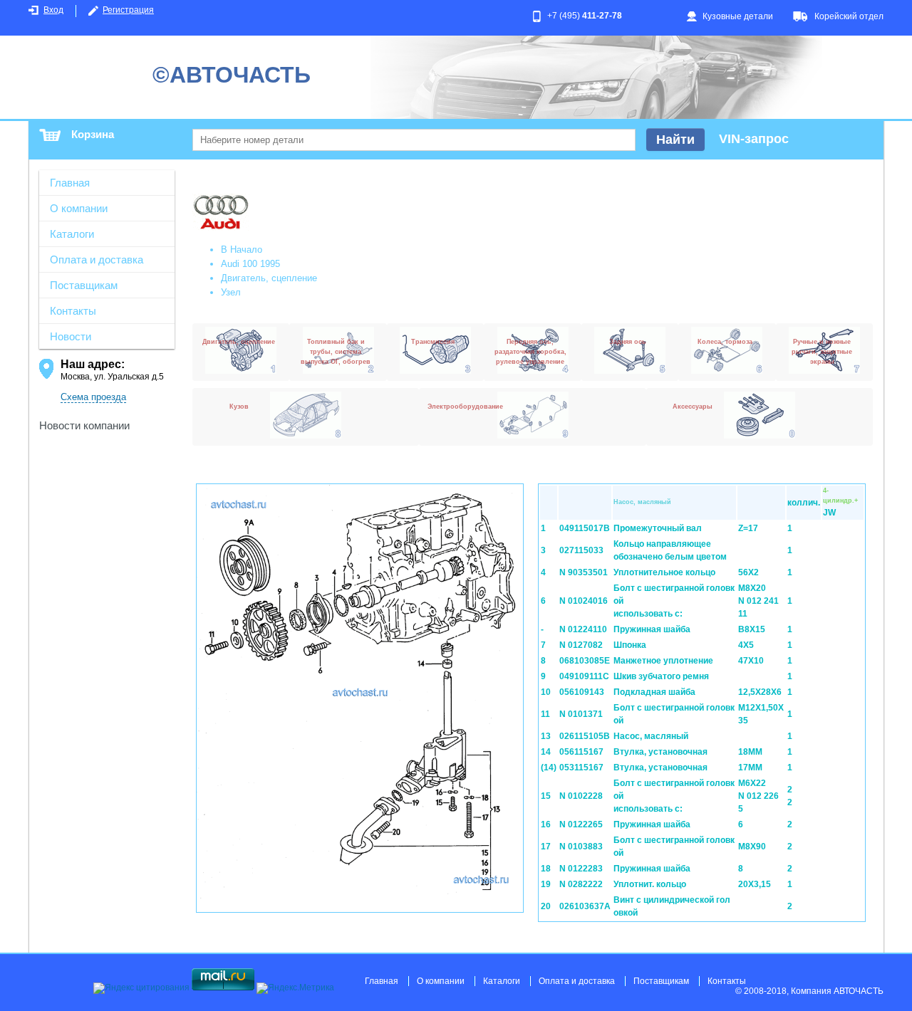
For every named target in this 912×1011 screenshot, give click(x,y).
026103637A (585, 906)
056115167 (581, 752)
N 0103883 (581, 847)
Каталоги (72, 234)
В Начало (241, 249)
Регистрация (128, 10)
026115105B (584, 736)
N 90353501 (583, 572)
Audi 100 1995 (250, 263)
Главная (70, 183)
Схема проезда (93, 397)
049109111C (584, 676)
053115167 (581, 767)
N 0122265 (581, 824)
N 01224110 (583, 629)
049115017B (584, 528)
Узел (231, 292)
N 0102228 (581, 796)
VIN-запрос (754, 139)
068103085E (584, 661)
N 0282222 (581, 884)
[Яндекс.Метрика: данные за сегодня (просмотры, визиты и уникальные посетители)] (295, 988)
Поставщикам (84, 285)
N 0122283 (581, 869)
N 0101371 (581, 714)
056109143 (581, 692)
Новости (70, 336)
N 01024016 (583, 601)
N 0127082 (581, 645)
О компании (79, 208)
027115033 (581, 550)
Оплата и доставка (96, 259)
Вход (53, 10)
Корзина (92, 134)
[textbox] (414, 140)
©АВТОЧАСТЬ (231, 75)
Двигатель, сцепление (269, 278)
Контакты (73, 311)
